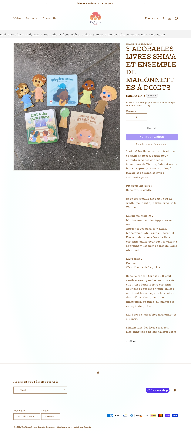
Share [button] (133, 341)
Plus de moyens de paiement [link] (151, 144)
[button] (32, 18)
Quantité (131, 111)
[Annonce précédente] (47, 3)
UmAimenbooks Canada (33, 427)
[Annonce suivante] (144, 3)
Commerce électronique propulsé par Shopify (68, 427)
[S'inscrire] (63, 389)
